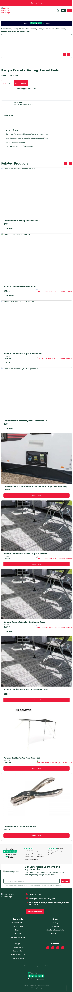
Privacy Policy (18, 947)
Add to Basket (20, 83)
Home (3, 29)
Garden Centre (17, 923)
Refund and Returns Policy (55, 930)
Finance (18, 933)
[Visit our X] (62, 947)
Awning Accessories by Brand (31, 29)
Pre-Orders (55, 933)
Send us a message (35, 911)
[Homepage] (5, 10)
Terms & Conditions (18, 954)
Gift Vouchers (18, 926)
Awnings (16, 29)
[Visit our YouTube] (57, 947)
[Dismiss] (70, 3)
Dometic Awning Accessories (54, 29)
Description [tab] (8, 115)
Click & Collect (55, 926)
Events (17, 930)
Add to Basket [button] (36, 495)
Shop (9, 29)
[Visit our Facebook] (47, 947)
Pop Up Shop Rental (18, 937)
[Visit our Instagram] (52, 947)
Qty (4, 83)
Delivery (55, 923)
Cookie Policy (18, 951)
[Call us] (69, 10)
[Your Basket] (58, 10)
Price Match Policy (18, 958)
